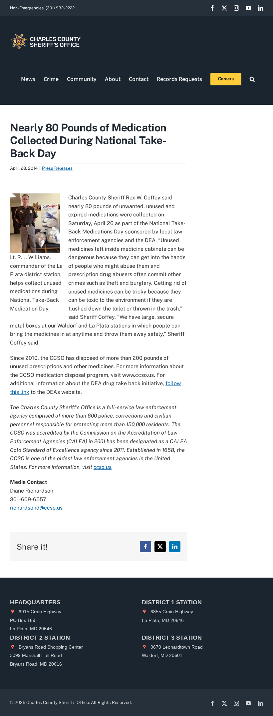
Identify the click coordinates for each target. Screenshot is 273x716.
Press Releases (57, 168)
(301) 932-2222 (60, 8)
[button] (252, 79)
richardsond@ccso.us (36, 508)
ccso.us (103, 467)
